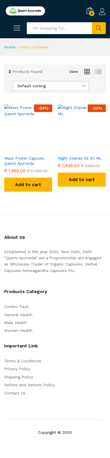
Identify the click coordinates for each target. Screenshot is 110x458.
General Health (18, 314)
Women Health (18, 330)
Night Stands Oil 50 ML (80, 158)
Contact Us (14, 393)
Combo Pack (16, 306)
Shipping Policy (18, 377)
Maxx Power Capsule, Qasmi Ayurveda (24, 161)
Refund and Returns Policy (29, 385)
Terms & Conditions (22, 361)
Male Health (15, 322)
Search (99, 28)
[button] (28, 185)
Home (10, 47)
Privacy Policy (17, 369)
